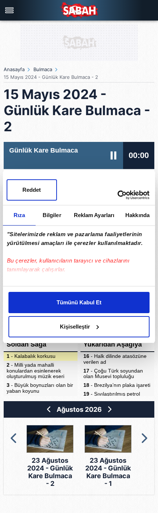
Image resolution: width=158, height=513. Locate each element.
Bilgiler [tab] (52, 215)
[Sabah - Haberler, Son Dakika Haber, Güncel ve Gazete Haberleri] (79, 10)
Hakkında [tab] (137, 215)
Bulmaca (42, 69)
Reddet (31, 190)
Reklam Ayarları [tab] (94, 215)
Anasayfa (14, 69)
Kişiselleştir (75, 326)
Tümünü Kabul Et (79, 302)
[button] (14, 438)
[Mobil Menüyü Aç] (10, 10)
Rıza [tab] (19, 215)
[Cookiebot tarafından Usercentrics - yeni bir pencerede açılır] (117, 195)
